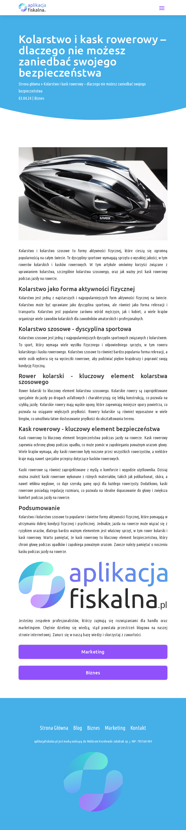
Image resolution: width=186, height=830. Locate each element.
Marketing (93, 651)
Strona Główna (54, 728)
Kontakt (138, 728)
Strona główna (29, 84)
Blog (77, 728)
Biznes (39, 98)
